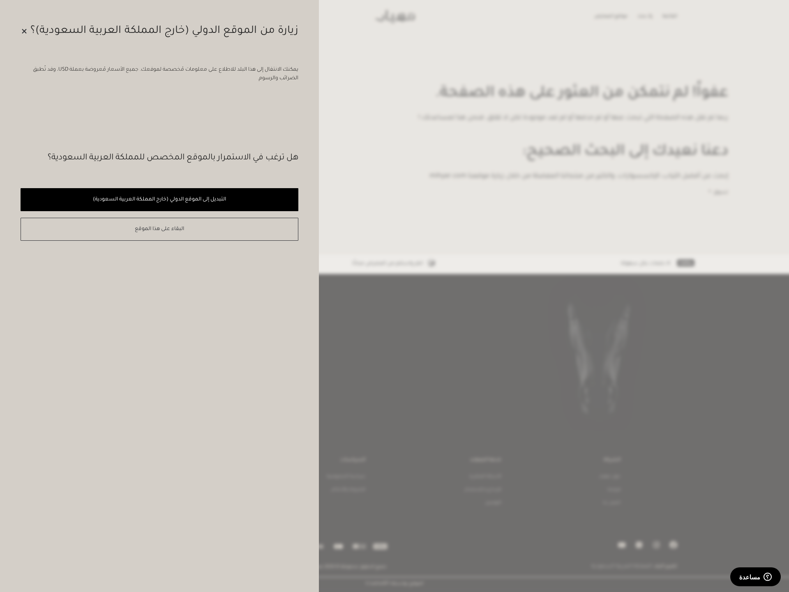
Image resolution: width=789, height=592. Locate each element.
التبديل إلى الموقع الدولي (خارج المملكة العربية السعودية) (159, 200)
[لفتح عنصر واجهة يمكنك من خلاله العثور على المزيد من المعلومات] (755, 577)
